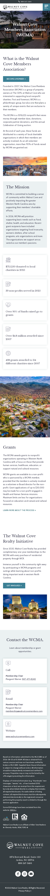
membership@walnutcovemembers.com (24, 711)
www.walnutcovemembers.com (20, 736)
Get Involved (13, 586)
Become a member (15, 79)
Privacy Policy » (25, 891)
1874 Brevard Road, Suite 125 (25, 857)
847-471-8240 (29, 679)
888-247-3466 (26, 2)
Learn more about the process (18, 510)
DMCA (13, 810)
